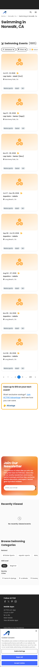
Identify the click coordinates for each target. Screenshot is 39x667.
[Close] (36, 631)
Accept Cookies (19, 663)
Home (3, 16)
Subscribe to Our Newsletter (14, 628)
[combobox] (8, 49)
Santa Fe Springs (10, 578)
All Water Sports (8, 555)
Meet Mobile (8, 618)
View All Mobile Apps (11, 620)
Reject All (19, 657)
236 (30, 377)
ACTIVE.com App (10, 610)
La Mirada (24, 578)
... (11, 377)
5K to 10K (7, 615)
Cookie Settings (19, 651)
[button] (22, 49)
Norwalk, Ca (12, 16)
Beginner (13, 566)
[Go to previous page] (3, 377)
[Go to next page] (35, 377)
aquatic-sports (24, 555)
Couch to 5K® (9, 613)
